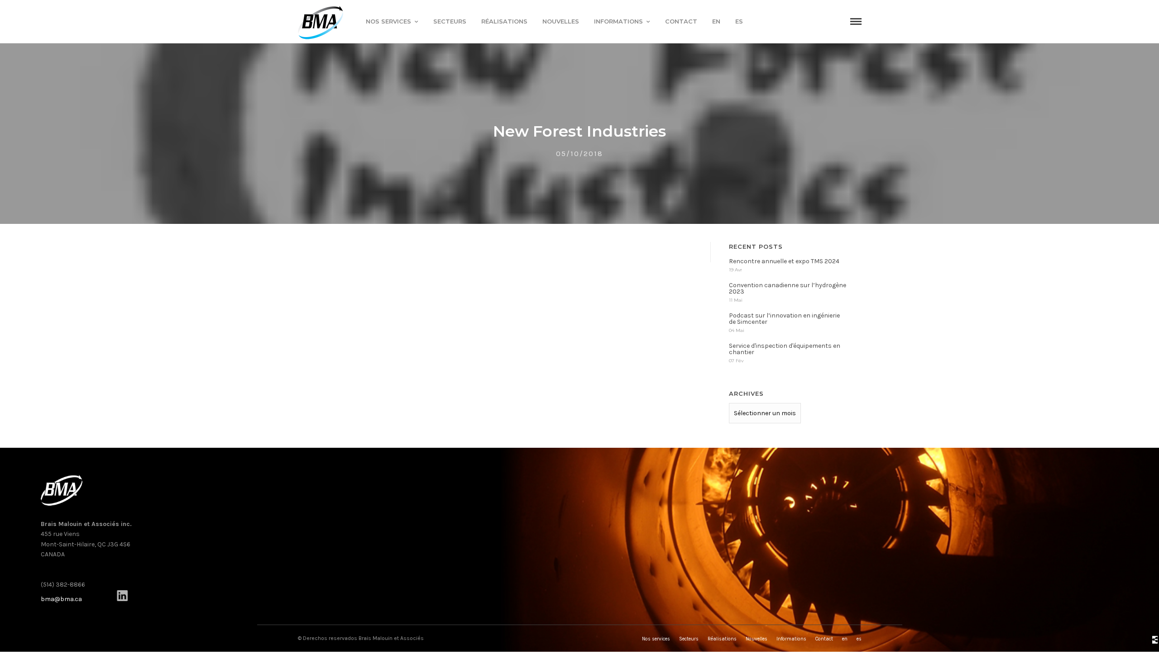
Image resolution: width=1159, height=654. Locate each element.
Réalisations (504, 21)
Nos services (388, 21)
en (716, 21)
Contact (681, 21)
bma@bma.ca (61, 599)
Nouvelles (560, 21)
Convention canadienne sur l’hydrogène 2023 (787, 288)
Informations (618, 21)
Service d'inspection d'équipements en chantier (784, 349)
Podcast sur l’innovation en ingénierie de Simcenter (784, 319)
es (739, 21)
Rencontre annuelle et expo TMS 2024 (784, 261)
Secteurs (449, 21)
